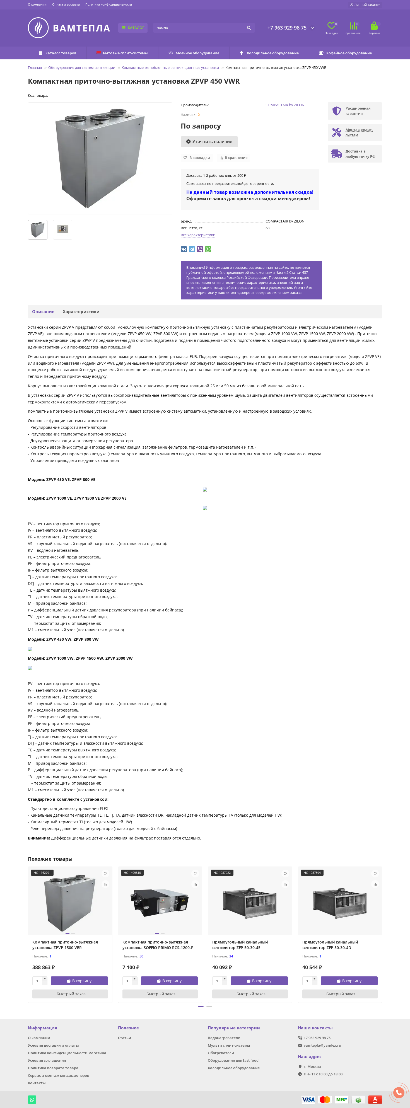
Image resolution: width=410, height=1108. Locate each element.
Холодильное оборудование (273, 52)
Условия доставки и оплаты (53, 1045)
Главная (35, 67)
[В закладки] (105, 873)
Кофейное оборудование (349, 52)
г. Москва (312, 1066)
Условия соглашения (47, 1060)
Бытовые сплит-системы (125, 52)
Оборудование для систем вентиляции (81, 67)
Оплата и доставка (66, 4)
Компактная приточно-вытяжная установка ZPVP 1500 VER (65, 944)
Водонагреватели (224, 1037)
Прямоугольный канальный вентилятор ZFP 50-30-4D (330, 944)
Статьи (124, 1037)
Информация (42, 1028)
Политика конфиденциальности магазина (67, 1052)
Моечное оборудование (197, 52)
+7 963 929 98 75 (287, 27)
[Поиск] (249, 27)
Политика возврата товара (53, 1067)
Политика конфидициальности (108, 4)
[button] (201, 1006)
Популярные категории (234, 1028)
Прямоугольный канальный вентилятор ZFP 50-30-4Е (240, 944)
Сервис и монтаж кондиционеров (58, 1075)
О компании (37, 4)
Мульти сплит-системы (229, 1045)
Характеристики (81, 312)
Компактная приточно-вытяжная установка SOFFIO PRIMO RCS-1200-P (158, 944)
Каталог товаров (60, 52)
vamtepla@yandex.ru (322, 1045)
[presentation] (28, 934)
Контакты (37, 1082)
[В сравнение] (105, 884)
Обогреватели (221, 1052)
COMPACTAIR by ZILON (285, 104)
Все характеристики (198, 234)
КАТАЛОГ (136, 27)
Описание (43, 312)
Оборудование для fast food (233, 1060)
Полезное (128, 1028)
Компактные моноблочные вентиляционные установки (170, 67)
